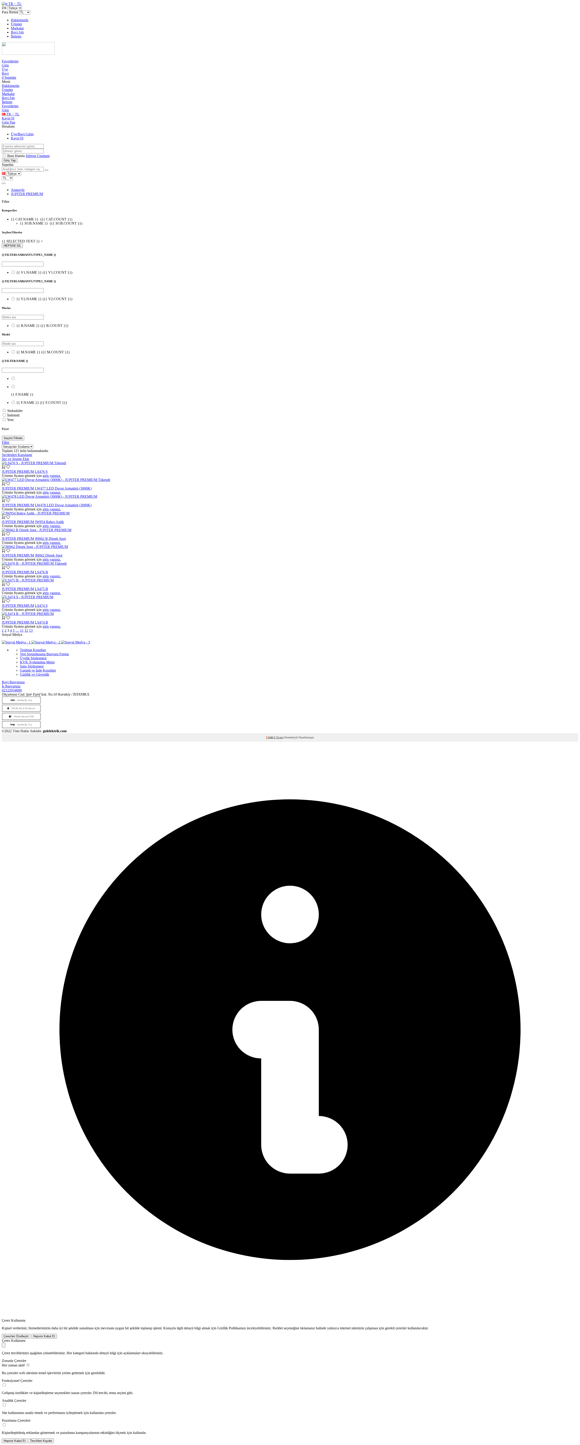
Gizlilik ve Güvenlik (34, 674)
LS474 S (41, 606)
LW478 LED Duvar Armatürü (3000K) (63, 505)
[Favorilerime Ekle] (8, 467)
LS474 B (41, 622)
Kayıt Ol (8, 118)
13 (31, 630)
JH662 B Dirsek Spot (50, 539)
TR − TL (14, 4)
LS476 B (41, 572)
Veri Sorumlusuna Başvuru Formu (44, 654)
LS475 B (41, 589)
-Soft (270, 737)
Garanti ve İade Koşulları (38, 670)
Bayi (5, 73)
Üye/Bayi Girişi (22, 134)
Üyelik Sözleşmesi (33, 658)
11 (22, 630)
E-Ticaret (278, 737)
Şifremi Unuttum (38, 156)
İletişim (16, 36)
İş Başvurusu (11, 686)
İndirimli (13, 415)
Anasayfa (17, 190)
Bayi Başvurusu (13, 682)
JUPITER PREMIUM (27, 194)
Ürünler (16, 24)
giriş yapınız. (52, 476)
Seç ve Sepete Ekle (15, 459)
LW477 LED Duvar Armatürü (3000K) (63, 488)
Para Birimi (10, 12)
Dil (4, 8)
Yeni (10, 420)
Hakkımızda (19, 20)
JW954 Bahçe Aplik (49, 522)
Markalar (17, 28)
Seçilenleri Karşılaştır (17, 455)
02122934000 (12, 690)
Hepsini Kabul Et (44, 1336)
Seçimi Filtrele (13, 438)
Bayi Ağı (17, 32)
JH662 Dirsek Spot (48, 555)
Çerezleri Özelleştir (16, 1336)
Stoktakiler (15, 411)
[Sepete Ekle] (3, 467)
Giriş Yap (8, 122)
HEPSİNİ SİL (12, 245)
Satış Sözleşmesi (32, 666)
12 (26, 630)
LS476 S (41, 472)
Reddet (278, 1328)
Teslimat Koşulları (33, 650)
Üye (5, 69)
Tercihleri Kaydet (41, 1441)
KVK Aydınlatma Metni (37, 662)
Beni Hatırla (16, 156)
